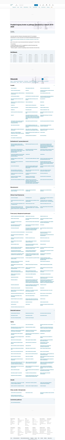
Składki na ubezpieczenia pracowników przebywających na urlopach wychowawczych (32, 271)
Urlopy (18, 422)
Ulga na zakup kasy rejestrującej (15, 125)
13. (11, 60)
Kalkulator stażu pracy (35, 432)
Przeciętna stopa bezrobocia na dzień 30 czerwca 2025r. (17, 201)
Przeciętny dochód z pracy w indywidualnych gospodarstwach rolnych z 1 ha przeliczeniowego (46, 201)
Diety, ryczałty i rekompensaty (27, 82)
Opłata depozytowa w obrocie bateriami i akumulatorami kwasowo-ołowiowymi (45, 331)
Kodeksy (26, 433)
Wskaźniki (16, 21)
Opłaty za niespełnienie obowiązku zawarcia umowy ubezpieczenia (47, 357)
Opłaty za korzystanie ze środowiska (16, 356)
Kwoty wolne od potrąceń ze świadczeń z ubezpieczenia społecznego (45, 232)
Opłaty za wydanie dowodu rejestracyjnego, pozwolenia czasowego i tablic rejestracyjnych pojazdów (46, 367)
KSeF (51, 7)
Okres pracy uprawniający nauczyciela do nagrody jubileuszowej (46, 248)
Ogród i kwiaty (49, 423)
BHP (18, 423)
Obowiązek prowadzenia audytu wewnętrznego (32, 161)
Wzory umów (48, 431)
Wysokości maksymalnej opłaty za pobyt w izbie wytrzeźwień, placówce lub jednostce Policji (32, 376)
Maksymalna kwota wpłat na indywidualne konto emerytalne (17, 235)
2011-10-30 (20, 60)
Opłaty (18, 82)
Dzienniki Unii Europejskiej (28, 431)
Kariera (36, 438)
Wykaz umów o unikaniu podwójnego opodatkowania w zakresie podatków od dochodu (17, 133)
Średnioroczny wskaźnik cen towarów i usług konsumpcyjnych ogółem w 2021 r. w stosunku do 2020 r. (32, 207)
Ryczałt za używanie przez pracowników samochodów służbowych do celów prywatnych (17, 396)
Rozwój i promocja (12, 431)
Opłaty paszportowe (28, 345)
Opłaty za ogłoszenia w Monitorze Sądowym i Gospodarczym (17, 359)
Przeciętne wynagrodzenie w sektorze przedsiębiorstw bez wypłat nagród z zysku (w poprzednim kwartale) (46, 258)
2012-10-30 (51, 59)
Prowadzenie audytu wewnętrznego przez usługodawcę (31, 174)
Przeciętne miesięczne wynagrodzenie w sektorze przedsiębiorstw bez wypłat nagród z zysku (17, 254)
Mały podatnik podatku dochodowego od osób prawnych (32, 99)
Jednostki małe (28, 154)
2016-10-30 (36, 58)
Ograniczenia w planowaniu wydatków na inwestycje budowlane (47, 166)
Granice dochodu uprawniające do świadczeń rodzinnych (46, 219)
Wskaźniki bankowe (13, 82)
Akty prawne (26, 427)
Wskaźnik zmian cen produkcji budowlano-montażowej (46, 190)
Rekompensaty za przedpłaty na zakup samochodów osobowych (47, 393)
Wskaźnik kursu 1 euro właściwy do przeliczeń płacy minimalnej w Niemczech (32, 291)
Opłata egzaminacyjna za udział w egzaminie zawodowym (17, 334)
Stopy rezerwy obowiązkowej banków (16, 317)
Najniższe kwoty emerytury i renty (44, 237)
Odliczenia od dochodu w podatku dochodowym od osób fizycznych (17, 102)
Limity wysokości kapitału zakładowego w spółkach (32, 158)
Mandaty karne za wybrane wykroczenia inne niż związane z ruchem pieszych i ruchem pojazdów (46, 327)
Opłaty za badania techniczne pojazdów (31, 351)
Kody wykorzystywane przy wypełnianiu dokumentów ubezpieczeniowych (16, 225)
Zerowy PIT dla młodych (14, 135)
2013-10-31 (14, 59)
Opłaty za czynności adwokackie (44, 351)
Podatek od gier (42, 105)
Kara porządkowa (13, 324)
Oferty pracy (48, 434)
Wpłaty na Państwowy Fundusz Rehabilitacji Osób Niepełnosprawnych (17, 291)
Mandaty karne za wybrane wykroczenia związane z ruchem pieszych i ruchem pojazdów (18, 331)
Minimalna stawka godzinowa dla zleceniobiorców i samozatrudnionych (47, 235)
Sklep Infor (26, 424)
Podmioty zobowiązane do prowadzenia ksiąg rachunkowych (17, 174)
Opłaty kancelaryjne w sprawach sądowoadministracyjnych (44, 343)
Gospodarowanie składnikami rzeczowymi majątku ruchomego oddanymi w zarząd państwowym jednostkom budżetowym (17, 155)
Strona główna (12, 21)
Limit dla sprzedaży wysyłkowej (15, 96)
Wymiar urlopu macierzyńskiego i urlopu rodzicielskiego (16, 296)
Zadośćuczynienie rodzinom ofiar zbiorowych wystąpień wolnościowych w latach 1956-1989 (32, 299)
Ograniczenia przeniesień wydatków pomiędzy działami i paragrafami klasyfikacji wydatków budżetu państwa (32, 167)
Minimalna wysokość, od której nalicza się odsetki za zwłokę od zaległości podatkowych (17, 383)
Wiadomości (11, 433)
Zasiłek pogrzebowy (13, 304)
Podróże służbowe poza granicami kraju (16, 392)
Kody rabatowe (49, 430)
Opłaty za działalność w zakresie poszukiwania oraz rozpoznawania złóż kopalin (47, 354)
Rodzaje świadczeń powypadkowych (45, 261)
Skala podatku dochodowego (43, 433)
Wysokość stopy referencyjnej (30, 317)
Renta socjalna (27, 261)
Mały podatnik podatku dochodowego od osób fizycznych (17, 99)
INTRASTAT (27, 90)
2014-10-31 (45, 58)
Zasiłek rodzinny (28, 304)
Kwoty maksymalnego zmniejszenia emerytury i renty (46, 228)
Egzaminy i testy (20, 431)
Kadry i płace (12, 432)
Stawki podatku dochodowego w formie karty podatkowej (46, 115)
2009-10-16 (30, 60)
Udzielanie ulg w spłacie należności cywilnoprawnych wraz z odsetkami (30, 177)
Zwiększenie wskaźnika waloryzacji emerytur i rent (17, 306)
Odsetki (21, 82)
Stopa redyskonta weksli (43, 315)
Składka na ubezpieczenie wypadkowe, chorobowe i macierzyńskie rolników (18, 268)
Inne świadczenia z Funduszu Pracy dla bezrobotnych (16, 222)
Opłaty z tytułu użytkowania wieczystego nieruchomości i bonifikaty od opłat (45, 170)
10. (11, 59)
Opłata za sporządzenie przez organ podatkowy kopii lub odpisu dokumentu (46, 340)
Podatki (11, 81)
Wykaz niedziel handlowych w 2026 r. (30, 293)
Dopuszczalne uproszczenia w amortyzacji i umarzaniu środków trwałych (31, 150)
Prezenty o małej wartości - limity (44, 109)
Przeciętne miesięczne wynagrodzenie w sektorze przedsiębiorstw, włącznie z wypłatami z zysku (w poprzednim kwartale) (32, 254)
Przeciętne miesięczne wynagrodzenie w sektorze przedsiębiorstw (46, 251)
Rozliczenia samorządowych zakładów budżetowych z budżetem (16, 177)
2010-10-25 (36, 60)
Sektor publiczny (26, 7)
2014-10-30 (20, 59)
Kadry (18, 7)
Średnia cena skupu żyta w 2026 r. (30, 203)
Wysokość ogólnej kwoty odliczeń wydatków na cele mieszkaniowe (32, 133)
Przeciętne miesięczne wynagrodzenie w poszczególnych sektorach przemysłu (31, 251)
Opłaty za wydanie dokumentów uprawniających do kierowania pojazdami (32, 366)
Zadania (11, 430)
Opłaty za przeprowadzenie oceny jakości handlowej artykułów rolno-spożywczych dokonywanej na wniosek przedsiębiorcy (47, 363)
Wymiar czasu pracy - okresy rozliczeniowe (46, 293)
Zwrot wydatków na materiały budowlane (16, 137)
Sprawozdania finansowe (43, 423)
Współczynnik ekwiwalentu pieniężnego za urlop (17, 293)
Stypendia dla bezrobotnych (14, 277)
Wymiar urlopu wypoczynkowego (30, 295)
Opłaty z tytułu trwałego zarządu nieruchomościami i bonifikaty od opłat (32, 170)
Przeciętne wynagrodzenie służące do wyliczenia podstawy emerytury (17, 258)
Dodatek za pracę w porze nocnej (30, 216)
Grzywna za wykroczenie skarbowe (15, 90)
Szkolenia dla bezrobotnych (29, 277)
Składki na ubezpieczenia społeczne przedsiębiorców (15, 274)
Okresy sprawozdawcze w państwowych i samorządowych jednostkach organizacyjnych (17, 170)
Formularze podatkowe (50, 432)
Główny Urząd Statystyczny (21, 21)
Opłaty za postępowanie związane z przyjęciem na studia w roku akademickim (47, 359)
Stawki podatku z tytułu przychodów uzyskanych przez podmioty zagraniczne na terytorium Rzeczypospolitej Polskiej (17, 122)
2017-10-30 (20, 58)
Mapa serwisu (50, 438)
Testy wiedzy (19, 435)
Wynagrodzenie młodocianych (44, 295)
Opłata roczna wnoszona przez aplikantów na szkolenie (46, 337)
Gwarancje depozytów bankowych (15, 313)
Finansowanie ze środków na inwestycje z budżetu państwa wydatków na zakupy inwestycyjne (47, 150)
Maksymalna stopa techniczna (30, 313)
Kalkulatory (34, 427)
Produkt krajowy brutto (29, 197)
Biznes (21, 7)
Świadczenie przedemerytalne (15, 284)
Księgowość (14, 7)
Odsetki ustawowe (42, 432)
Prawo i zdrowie (27, 425)
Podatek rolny (13, 109)
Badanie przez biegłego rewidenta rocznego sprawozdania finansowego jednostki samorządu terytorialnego (17, 145)
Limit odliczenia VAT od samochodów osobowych (32, 96)
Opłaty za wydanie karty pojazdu (15, 369)
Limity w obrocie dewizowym (29, 324)
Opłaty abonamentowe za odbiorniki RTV (31, 342)
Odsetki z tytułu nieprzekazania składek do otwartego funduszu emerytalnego (45, 383)
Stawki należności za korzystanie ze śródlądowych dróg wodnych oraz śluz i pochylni (47, 370)
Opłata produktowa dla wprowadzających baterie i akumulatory (17, 337)
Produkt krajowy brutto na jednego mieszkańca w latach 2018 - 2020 (46, 198)
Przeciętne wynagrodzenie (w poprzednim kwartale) (32, 257)
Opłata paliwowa (42, 333)
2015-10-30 (30, 58)
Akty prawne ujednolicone (28, 432)
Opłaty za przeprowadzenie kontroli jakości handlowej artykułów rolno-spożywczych (31, 362)
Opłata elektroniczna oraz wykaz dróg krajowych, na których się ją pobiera (32, 334)
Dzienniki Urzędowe (27, 430)
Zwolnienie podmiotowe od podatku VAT (31, 135)
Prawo (30, 7)
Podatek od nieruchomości (14, 107)
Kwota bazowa (42, 224)
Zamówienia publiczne (35, 82)
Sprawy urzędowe (27, 422)
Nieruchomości (43, 7)
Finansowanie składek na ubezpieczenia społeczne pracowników (32, 219)
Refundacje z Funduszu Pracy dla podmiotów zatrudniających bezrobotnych (17, 262)
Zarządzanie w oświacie (21, 432)
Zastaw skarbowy (42, 132)
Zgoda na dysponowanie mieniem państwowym (46, 179)
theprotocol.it (48, 433)
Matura (19, 433)
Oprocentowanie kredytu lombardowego (45, 313)
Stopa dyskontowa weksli (29, 315)
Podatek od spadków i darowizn (44, 107)
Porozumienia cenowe (28, 109)
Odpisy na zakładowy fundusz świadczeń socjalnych (16, 241)
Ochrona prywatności (16, 438)
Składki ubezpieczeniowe (43, 430)
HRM (18, 424)
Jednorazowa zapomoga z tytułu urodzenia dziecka (32, 221)
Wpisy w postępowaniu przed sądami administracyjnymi (45, 373)
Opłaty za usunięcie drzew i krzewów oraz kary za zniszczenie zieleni (17, 366)
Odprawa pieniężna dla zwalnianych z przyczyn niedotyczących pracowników (32, 245)
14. (26, 60)
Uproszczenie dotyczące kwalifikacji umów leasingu (18, 179)
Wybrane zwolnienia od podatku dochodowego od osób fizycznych (17, 129)
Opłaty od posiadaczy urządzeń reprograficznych (17, 345)
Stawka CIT (12, 115)
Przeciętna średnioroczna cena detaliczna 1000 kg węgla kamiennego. (32, 201)
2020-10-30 (45, 55)
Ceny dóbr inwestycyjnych (14, 197)
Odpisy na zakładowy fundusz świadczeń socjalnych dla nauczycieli (31, 241)
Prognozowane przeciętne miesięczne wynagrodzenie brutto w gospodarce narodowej (17, 251)
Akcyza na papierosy (13, 88)
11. (26, 59)
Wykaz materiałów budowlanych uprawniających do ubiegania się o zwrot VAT (47, 129)
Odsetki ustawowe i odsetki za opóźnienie (31, 382)
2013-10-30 (36, 59)
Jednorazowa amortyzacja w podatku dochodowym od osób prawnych (18, 93)
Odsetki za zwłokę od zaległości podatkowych (32, 385)
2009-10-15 (51, 60)
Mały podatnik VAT (42, 98)
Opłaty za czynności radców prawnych (16, 353)
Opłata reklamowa (28, 336)
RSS (38, 438)
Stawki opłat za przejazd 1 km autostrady (16, 372)
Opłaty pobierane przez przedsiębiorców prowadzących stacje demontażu (45, 346)
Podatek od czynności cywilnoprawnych (31, 105)
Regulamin (32, 438)
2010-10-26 (14, 60)
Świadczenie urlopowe (43, 284)
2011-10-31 (45, 59)
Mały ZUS (27, 234)
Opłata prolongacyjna (43, 385)
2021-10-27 (51, 55)
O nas (11, 438)
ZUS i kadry (11, 422)
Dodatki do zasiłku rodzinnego (15, 218)
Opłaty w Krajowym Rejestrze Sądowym (45, 348)
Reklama (45, 438)
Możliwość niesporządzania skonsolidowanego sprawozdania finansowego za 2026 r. (46, 159)
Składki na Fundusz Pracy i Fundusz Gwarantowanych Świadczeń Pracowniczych (17, 271)
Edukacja (48, 7)
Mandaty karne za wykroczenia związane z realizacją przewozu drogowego (31, 331)
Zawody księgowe (12, 423)
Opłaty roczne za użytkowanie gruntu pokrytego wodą (17, 349)
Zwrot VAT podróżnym (43, 135)
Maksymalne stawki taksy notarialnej (30, 327)
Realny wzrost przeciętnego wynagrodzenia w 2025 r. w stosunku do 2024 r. (18, 204)
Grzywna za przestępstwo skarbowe (45, 88)
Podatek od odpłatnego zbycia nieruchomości (32, 107)
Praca (26, 423)
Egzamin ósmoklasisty (20, 434)
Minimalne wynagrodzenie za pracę (30, 237)
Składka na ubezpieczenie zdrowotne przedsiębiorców (30, 268)
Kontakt (42, 438)
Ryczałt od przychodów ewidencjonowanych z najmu (32, 112)
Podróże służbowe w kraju (29, 392)
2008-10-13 (45, 60)
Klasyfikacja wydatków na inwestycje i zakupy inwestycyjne (17, 159)
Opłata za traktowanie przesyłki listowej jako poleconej (17, 343)
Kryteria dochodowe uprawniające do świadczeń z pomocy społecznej (32, 225)
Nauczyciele (19, 430)
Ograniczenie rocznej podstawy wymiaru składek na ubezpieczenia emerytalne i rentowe (32, 248)
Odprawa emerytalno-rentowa (15, 244)
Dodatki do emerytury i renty (44, 216)
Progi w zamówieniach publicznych (15, 402)
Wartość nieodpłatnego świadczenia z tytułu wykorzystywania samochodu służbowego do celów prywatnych (32, 126)
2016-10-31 (14, 58)
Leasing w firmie (34, 423)
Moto (39, 7)
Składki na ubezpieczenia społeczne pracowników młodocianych (46, 271)
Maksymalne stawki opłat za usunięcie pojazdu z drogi (46, 325)
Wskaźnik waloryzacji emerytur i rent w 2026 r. (46, 290)
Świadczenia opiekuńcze (14, 279)
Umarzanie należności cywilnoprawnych (45, 176)
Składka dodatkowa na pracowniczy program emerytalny (17, 265)
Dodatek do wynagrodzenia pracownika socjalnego (17, 216)
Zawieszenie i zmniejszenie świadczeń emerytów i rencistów (47, 305)
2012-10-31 (30, 59)
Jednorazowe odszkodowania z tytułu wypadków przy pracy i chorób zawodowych (46, 222)
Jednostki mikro (42, 154)
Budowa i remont (49, 422)
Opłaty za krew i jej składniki (29, 356)
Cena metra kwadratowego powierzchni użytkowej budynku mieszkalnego (17, 190)
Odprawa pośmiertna (43, 244)
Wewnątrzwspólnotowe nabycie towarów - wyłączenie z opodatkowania (45, 125)
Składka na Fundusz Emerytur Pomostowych (31, 264)
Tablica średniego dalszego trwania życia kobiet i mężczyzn (46, 207)
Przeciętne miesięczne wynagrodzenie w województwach (45, 254)
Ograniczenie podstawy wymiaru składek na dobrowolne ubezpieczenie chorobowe (16, 248)
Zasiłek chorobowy (42, 298)
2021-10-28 (30, 55)
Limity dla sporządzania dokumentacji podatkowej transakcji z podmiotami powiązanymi (46, 97)
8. (26, 58)
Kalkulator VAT (34, 430)
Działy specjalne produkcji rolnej (30, 88)
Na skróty (48, 427)
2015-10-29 (51, 58)
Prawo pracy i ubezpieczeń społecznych (43, 81)
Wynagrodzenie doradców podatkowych (16, 375)
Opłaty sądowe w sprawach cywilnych (31, 348)
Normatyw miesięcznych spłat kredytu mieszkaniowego (31, 190)
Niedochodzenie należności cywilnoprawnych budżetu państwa (17, 162)
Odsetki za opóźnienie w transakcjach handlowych (17, 385)
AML (40, 424)
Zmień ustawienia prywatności (25, 438)
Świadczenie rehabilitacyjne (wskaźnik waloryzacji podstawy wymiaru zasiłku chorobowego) (32, 285)
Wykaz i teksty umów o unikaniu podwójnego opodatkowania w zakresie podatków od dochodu (32, 129)
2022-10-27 (36, 55)
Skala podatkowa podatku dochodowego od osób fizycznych (46, 112)
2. (26, 55)
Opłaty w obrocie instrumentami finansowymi (17, 351)
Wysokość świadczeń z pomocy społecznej (16, 298)
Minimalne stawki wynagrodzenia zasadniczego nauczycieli (17, 238)
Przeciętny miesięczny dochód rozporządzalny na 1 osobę (32, 370)
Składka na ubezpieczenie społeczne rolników (46, 264)
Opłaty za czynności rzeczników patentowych (32, 353)
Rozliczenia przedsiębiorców (44, 173)
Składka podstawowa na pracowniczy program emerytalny (46, 268)
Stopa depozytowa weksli (14, 315)
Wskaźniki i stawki (42, 427)
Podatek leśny (13, 105)
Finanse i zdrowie (34, 424)
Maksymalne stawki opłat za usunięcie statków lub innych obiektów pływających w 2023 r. (17, 327)
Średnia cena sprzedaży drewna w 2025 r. (45, 203)
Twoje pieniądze (35, 7)
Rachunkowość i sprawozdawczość (18, 81)
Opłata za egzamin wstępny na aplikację (31, 339)
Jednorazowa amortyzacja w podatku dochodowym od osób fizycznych (47, 91)
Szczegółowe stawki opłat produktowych (31, 372)
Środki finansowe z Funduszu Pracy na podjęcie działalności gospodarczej (46, 277)
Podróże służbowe (42, 431)
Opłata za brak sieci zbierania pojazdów (16, 339)
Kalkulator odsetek (34, 431)
